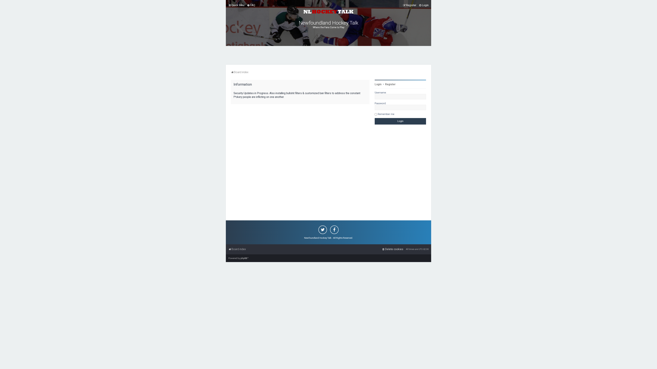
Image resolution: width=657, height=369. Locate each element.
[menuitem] (251, 5)
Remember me (386, 114)
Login (378, 84)
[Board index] (328, 12)
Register (390, 84)
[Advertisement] (328, 55)
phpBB (244, 258)
